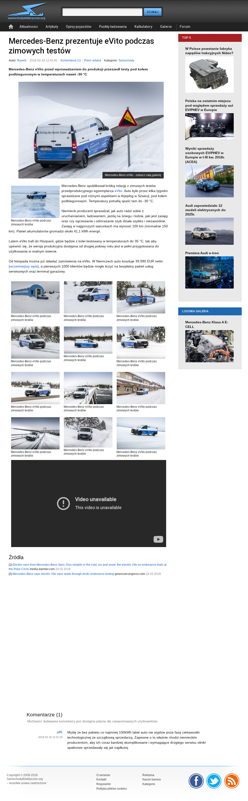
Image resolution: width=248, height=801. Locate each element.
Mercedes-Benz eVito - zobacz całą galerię (133, 175)
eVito (118, 191)
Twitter (214, 781)
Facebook (196, 781)
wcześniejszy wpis (24, 266)
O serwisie (103, 775)
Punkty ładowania (113, 27)
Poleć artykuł (92, 60)
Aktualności (28, 27)
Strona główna (11, 27)
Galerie (166, 27)
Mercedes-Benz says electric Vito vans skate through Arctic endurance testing (63, 574)
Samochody (126, 60)
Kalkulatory (143, 27)
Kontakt (101, 779)
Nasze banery (151, 779)
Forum (185, 27)
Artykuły (52, 27)
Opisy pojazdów (78, 27)
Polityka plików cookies (111, 788)
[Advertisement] (86, 637)
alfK (59, 732)
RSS (232, 781)
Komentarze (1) (71, 60)
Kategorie (148, 784)
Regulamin (103, 784)
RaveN (21, 60)
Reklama (148, 775)
